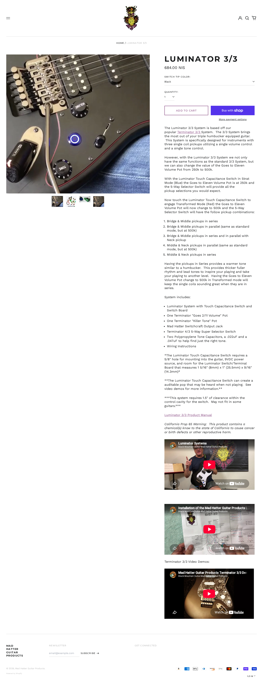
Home (120, 43)
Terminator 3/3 (189, 132)
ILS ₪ (250, 676)
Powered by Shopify (14, 673)
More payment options (233, 119)
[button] (247, 18)
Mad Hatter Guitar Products (14, 650)
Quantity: (171, 92)
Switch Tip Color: (177, 76)
